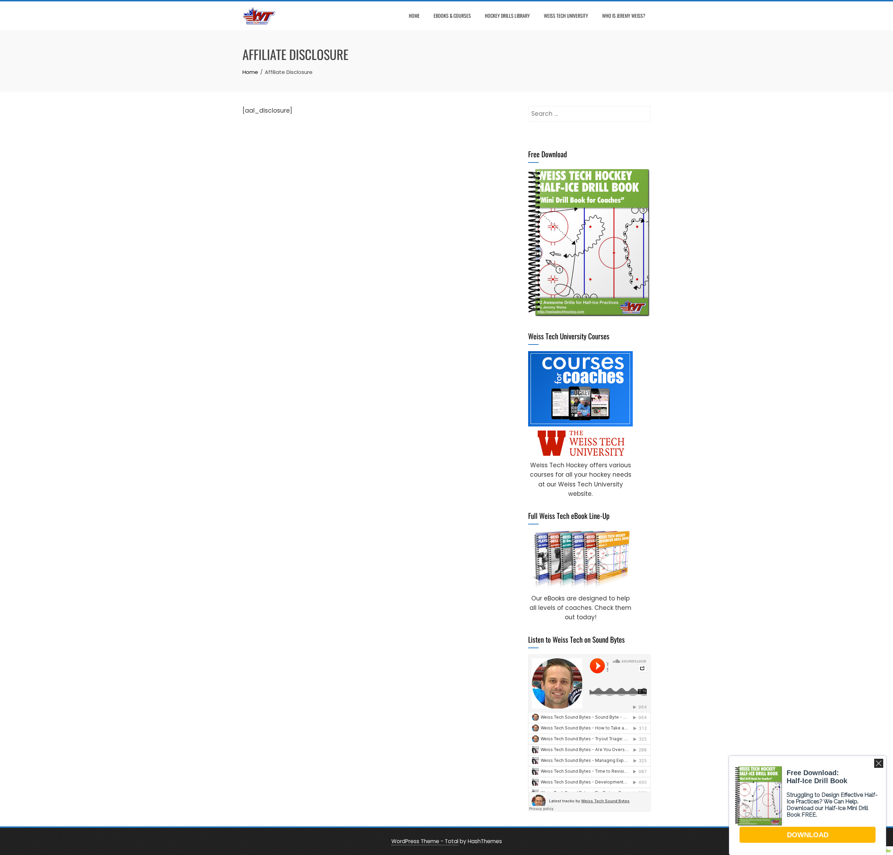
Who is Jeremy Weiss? (623, 15)
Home (414, 15)
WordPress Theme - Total (424, 841)
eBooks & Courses (452, 15)
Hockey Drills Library (507, 15)
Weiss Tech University (566, 15)
